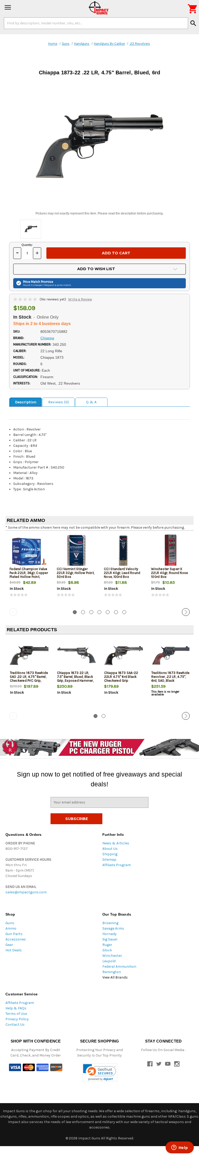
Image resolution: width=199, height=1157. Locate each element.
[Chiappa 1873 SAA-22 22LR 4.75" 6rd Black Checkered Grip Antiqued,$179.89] (123, 655)
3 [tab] (91, 612)
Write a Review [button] (80, 299)
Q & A (91, 402)
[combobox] (96, 23)
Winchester (112, 955)
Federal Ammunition (119, 966)
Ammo (10, 928)
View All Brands (115, 977)
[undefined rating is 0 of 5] (25, 299)
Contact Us (15, 1024)
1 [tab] (75, 612)
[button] (99, 1072)
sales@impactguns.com (26, 892)
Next (186, 612)
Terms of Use (16, 1013)
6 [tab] (116, 612)
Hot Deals (13, 950)
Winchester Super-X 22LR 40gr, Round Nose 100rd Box (169, 573)
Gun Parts (14, 934)
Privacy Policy (17, 1019)
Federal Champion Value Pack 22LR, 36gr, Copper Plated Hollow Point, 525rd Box (29, 575)
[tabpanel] (29, 570)
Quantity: (27, 244)
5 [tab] (108, 612)
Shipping (109, 854)
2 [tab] (83, 612)
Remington (111, 972)
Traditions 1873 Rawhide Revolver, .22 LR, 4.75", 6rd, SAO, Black (170, 676)
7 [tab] (124, 612)
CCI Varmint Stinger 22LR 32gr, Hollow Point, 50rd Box (75, 573)
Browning (110, 923)
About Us (110, 848)
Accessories (15, 939)
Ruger (107, 945)
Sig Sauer (110, 939)
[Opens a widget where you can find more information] (179, 1147)
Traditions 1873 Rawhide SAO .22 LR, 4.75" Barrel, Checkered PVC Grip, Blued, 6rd (29, 678)
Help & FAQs (15, 1008)
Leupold (109, 961)
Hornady (109, 934)
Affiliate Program (116, 865)
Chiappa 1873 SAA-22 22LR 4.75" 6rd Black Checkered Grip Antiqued (121, 678)
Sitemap (109, 859)
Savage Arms (113, 928)
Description (25, 402)
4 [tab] (99, 612)
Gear (9, 945)
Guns (9, 923)
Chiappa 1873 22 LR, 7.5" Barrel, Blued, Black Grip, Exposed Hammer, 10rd (75, 678)
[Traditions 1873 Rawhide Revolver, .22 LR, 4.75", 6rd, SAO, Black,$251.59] (170, 655)
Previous (13, 612)
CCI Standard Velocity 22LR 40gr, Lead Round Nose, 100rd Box (122, 573)
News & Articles (115, 843)
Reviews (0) (58, 402)
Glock (107, 950)
